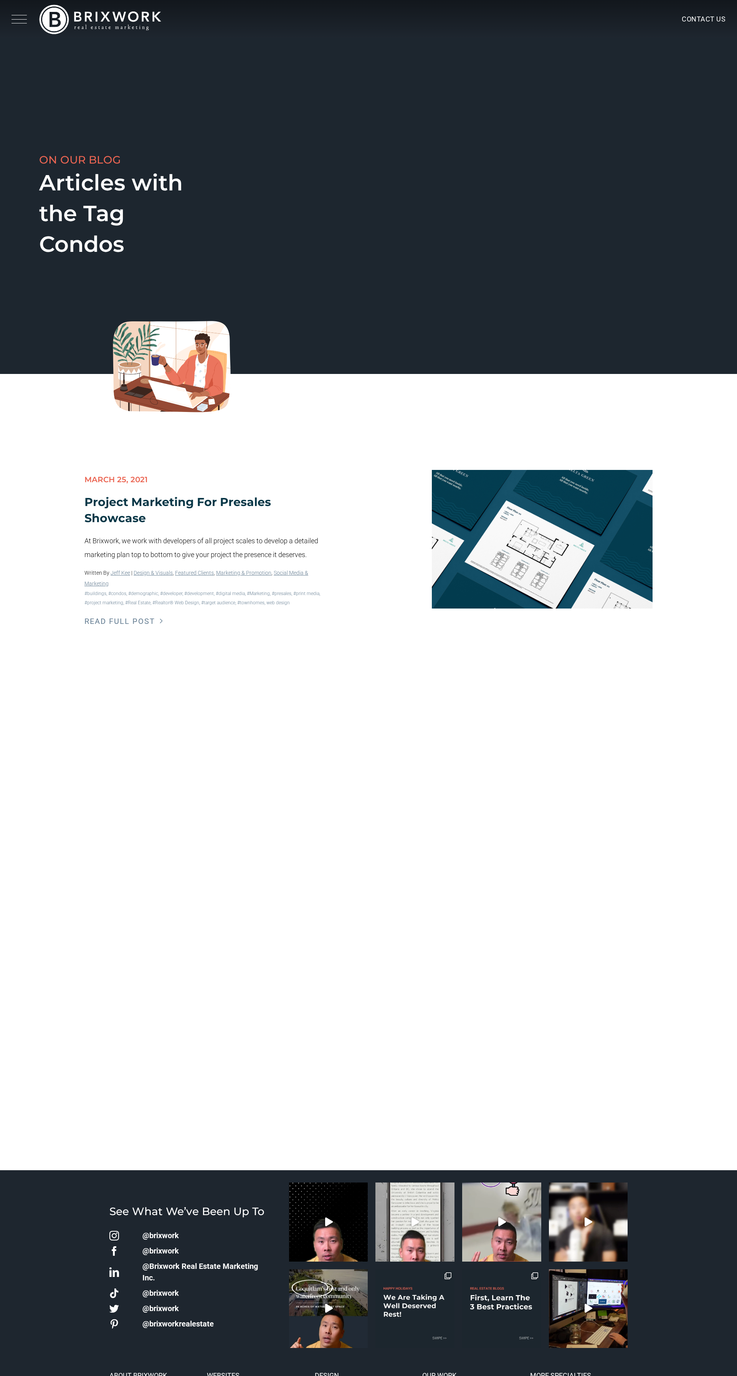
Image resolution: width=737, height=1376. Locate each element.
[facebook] (114, 1251)
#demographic (143, 593)
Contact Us (703, 19)
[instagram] (114, 1235)
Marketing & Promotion (243, 573)
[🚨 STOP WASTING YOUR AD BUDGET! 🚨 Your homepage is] (588, 1222)
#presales (281, 593)
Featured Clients (194, 573)
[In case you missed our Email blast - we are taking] (414, 1308)
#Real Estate (137, 602)
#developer (171, 593)
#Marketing (258, 593)
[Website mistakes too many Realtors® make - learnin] (501, 1222)
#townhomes (250, 602)
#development (199, 593)
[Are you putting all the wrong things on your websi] (414, 1222)
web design (278, 602)
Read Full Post (119, 621)
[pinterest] (114, 1324)
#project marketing (103, 602)
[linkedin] (114, 1272)
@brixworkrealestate (178, 1323)
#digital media (230, 593)
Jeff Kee (120, 573)
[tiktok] (114, 1293)
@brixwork (160, 1235)
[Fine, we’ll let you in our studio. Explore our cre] (588, 1308)
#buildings (95, 593)
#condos (117, 593)
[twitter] (114, 1308)
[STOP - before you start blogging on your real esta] (501, 1308)
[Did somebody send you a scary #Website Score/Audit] (328, 1222)
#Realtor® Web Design (175, 602)
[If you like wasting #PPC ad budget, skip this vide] (328, 1308)
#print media (306, 593)
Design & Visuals (153, 573)
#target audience (218, 602)
